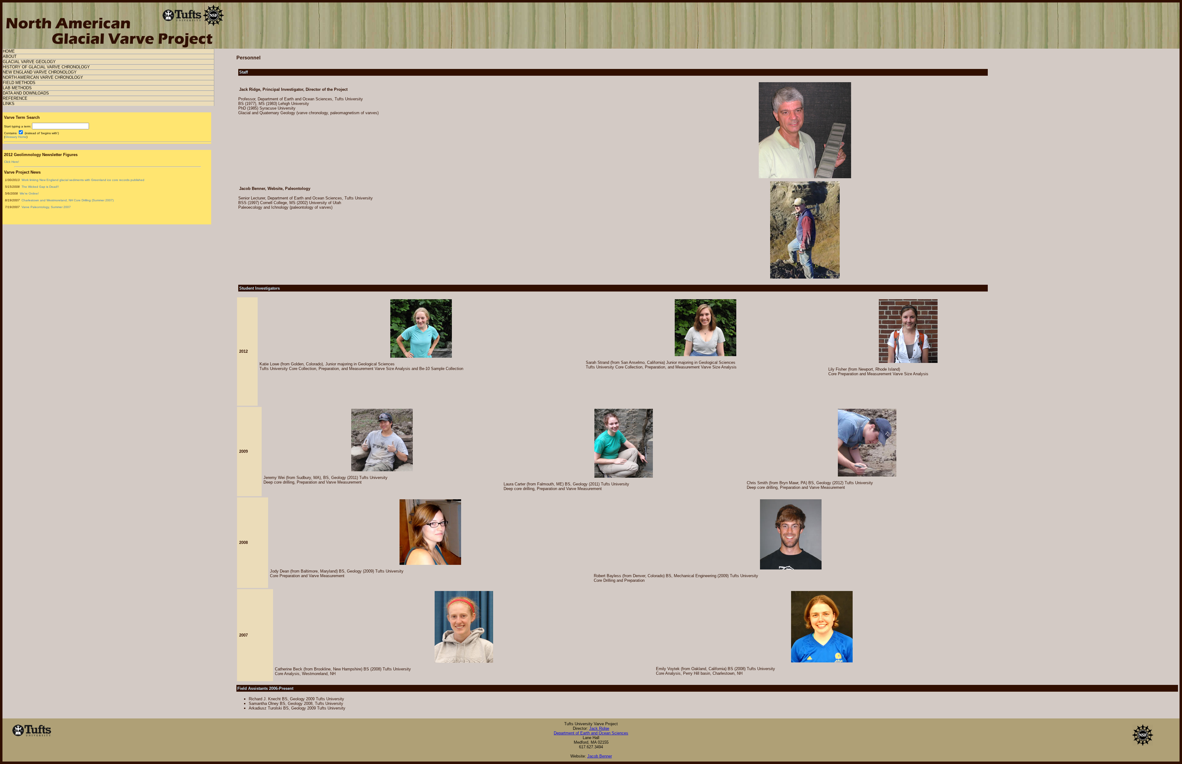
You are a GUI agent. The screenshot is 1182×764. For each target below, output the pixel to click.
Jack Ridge (599, 728)
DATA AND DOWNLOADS (26, 93)
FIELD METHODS (19, 82)
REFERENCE (15, 98)
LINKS (8, 103)
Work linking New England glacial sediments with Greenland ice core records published (82, 180)
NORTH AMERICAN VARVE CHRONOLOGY (43, 77)
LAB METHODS (17, 88)
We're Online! (29, 193)
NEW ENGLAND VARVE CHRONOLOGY (40, 72)
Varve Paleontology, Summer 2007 (46, 207)
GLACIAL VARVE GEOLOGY (29, 61)
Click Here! (11, 161)
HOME (9, 51)
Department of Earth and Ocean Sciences (591, 733)
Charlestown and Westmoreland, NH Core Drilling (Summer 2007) (67, 200)
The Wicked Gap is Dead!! (40, 186)
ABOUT (10, 56)
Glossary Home (15, 137)
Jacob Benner (599, 756)
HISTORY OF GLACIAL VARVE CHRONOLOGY (46, 67)
